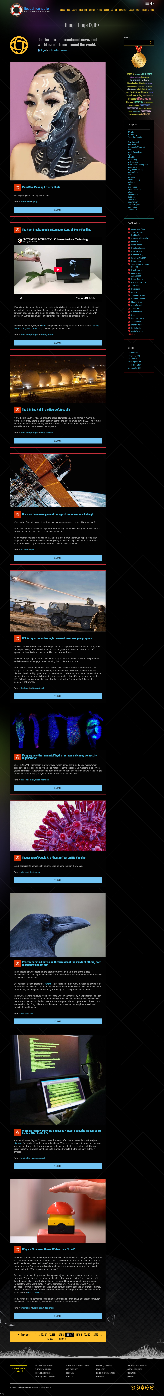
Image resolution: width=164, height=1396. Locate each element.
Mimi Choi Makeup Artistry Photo (41, 187)
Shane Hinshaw (138, 295)
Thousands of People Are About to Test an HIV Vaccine (53, 857)
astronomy (132, 167)
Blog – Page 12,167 (82, 25)
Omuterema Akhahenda (136, 274)
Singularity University (137, 147)
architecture (133, 162)
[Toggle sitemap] (147, 3)
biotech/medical (35, 780)
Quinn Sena (24, 780)
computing (43, 334)
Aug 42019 (17, 187)
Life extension (144, 98)
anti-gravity (132, 159)
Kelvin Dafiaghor (138, 258)
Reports (92, 10)
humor (34, 1308)
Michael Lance (137, 318)
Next (61, 1339)
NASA (145, 103)
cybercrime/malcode (38, 1158)
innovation (51, 334)
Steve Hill (135, 308)
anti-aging (147, 74)
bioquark (135, 80)
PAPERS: (68, 1376)
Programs (83, 10)
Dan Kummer (137, 270)
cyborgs (35, 201)
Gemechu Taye (137, 254)
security (42, 432)
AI (133, 74)
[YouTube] (147, 1387)
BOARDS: (129, 1369)
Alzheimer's (138, 74)
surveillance (49, 432)
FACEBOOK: (38, 1365)
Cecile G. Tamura (138, 282)
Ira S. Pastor (136, 328)
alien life (131, 157)
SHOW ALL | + (131, 334)
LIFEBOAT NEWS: (71, 1365)
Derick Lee (135, 289)
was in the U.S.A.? (35, 1292)
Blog (68, 10)
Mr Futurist (132, 359)
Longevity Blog (134, 355)
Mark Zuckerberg (135, 152)
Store (138, 10)
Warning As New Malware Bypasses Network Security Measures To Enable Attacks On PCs (61, 1132)
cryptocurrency (141, 86)
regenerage (145, 105)
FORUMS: (99, 1376)
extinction (139, 89)
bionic (130, 184)
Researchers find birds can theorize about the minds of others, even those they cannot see (61, 963)
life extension (45, 780)
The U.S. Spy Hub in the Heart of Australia (46, 409)
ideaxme (128, 96)
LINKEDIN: (99, 1365)
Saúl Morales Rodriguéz (137, 233)
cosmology (132, 209)
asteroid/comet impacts (138, 164)
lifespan (129, 102)
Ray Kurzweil (133, 142)
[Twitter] (138, 1387)
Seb (133, 315)
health (133, 92)
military (33, 688)
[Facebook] (133, 1387)
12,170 (95, 1335)
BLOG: (67, 1369)
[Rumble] (152, 1387)
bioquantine (145, 77)
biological (132, 182)
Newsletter (123, 10)
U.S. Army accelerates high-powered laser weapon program (57, 638)
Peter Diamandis (135, 137)
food (31, 1013)
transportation (49, 1308)
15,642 (50, 1339)
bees (130, 174)
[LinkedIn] (142, 1387)
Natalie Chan (136, 302)
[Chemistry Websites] (139, 57)
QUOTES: (129, 1376)
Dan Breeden (136, 245)
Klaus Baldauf (25, 688)
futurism (150, 89)
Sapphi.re (48, 1387)
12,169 (87, 1335)
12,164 (44, 1335)
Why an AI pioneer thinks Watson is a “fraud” (48, 1249)
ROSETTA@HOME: (40, 1376)
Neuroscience (150, 102)
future (144, 89)
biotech (145, 80)
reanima (136, 105)
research (141, 108)
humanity (151, 93)
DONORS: (99, 1369)
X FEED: (37, 1369)
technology (146, 111)
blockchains (133, 194)
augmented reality (135, 169)
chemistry (132, 199)
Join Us (114, 10)
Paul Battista (24, 549)
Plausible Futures (135, 365)
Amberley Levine (26, 201)
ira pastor (132, 99)
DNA (130, 139)
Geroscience (133, 352)
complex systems (135, 204)
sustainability (136, 111)
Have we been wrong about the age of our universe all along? (57, 514)
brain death (130, 86)
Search (151, 42)
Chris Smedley (137, 331)
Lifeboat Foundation (25, 1387)
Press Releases (148, 10)
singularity (149, 108)
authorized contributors (58, 50)
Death (150, 86)
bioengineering (134, 179)
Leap (43, 325)
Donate (106, 10)
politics (131, 105)
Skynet (131, 149)
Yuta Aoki (135, 286)
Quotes (131, 10)
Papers (99, 10)
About (62, 10)
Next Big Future (134, 362)
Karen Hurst (136, 261)
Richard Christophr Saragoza (29, 334)
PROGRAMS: (130, 1373)
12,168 (79, 1335)
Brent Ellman (136, 312)
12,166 (61, 1335)
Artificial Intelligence (135, 77)
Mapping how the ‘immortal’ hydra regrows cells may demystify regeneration (59, 757)
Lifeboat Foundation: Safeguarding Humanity (30, 10)
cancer (135, 86)
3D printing (132, 132)
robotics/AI (40, 688)
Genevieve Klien (25, 1158)
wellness (145, 114)
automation (133, 172)
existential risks (131, 89)
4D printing (132, 134)
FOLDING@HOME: (101, 1373)
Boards (74, 10)
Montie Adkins (137, 325)
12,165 (52, 1335)
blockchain (148, 84)
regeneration (132, 108)
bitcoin (142, 83)
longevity (138, 102)
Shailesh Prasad (138, 248)
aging (129, 74)
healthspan (142, 92)
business (131, 197)
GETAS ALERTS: (131, 1365)
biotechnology (133, 83)
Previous (25, 1335)
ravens (48, 983)
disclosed (18, 1143)
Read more (58, 210)
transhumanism (135, 114)
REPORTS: (69, 1373)
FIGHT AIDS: (39, 1373)
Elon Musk (132, 144)
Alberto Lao (136, 292)
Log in (43, 50)
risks (145, 108)
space (32, 549)
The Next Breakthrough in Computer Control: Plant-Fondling (56, 229)
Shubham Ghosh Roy (140, 238)
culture (147, 86)
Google (127, 93)
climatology (133, 202)
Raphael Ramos (138, 299)
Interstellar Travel (148, 96)
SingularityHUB (134, 368)
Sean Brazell (136, 305)
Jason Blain (136, 321)
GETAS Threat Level (18, 1370)
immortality (136, 95)
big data (131, 177)
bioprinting (132, 187)
